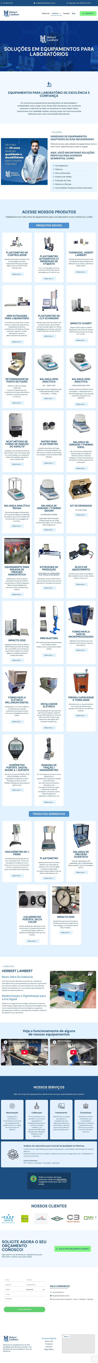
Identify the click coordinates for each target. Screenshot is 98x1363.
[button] (2, 1217)
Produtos (55, 13)
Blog (73, 13)
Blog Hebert (49, 1349)
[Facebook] (54, 1303)
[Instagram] (58, 1303)
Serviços (66, 13)
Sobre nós (45, 13)
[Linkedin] (51, 1303)
